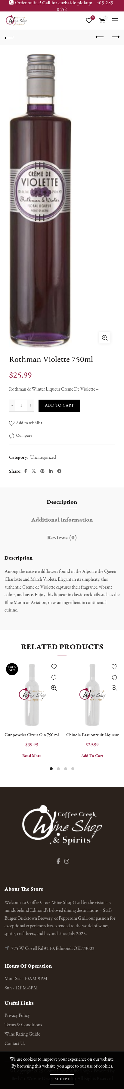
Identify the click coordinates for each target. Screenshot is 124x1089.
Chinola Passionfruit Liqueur (92, 735)
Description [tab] (62, 502)
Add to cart (59, 405)
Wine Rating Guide (22, 1034)
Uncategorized (43, 457)
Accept (62, 1079)
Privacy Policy (17, 1015)
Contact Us (15, 1043)
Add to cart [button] (92, 756)
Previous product (99, 37)
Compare (24, 436)
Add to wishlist (29, 423)
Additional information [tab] (62, 520)
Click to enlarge (104, 337)
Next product (114, 37)
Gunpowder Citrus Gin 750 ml (32, 735)
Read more (32, 756)
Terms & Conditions (23, 1025)
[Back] (9, 37)
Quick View (53, 688)
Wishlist (93, 18)
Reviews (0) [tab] (62, 538)
